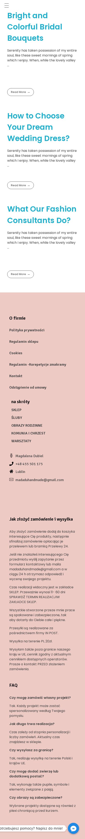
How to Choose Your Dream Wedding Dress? (38, 127)
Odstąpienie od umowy (27, 387)
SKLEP (16, 410)
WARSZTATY (21, 441)
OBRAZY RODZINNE (26, 425)
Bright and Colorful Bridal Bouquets (34, 26)
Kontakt (15, 376)
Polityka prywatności (27, 330)
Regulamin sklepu (23, 341)
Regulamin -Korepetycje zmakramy (37, 364)
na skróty (20, 401)
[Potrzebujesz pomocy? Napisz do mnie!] (73, 828)
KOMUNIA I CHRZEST (28, 433)
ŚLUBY (16, 417)
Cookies (15, 353)
